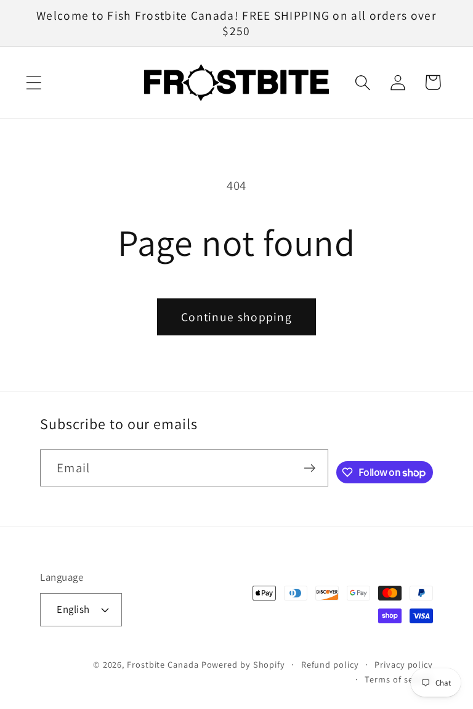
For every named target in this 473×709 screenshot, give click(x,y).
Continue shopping (236, 317)
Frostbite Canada (164, 664)
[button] (33, 82)
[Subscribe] (309, 468)
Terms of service (399, 679)
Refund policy (330, 664)
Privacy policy (403, 664)
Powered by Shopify (243, 664)
